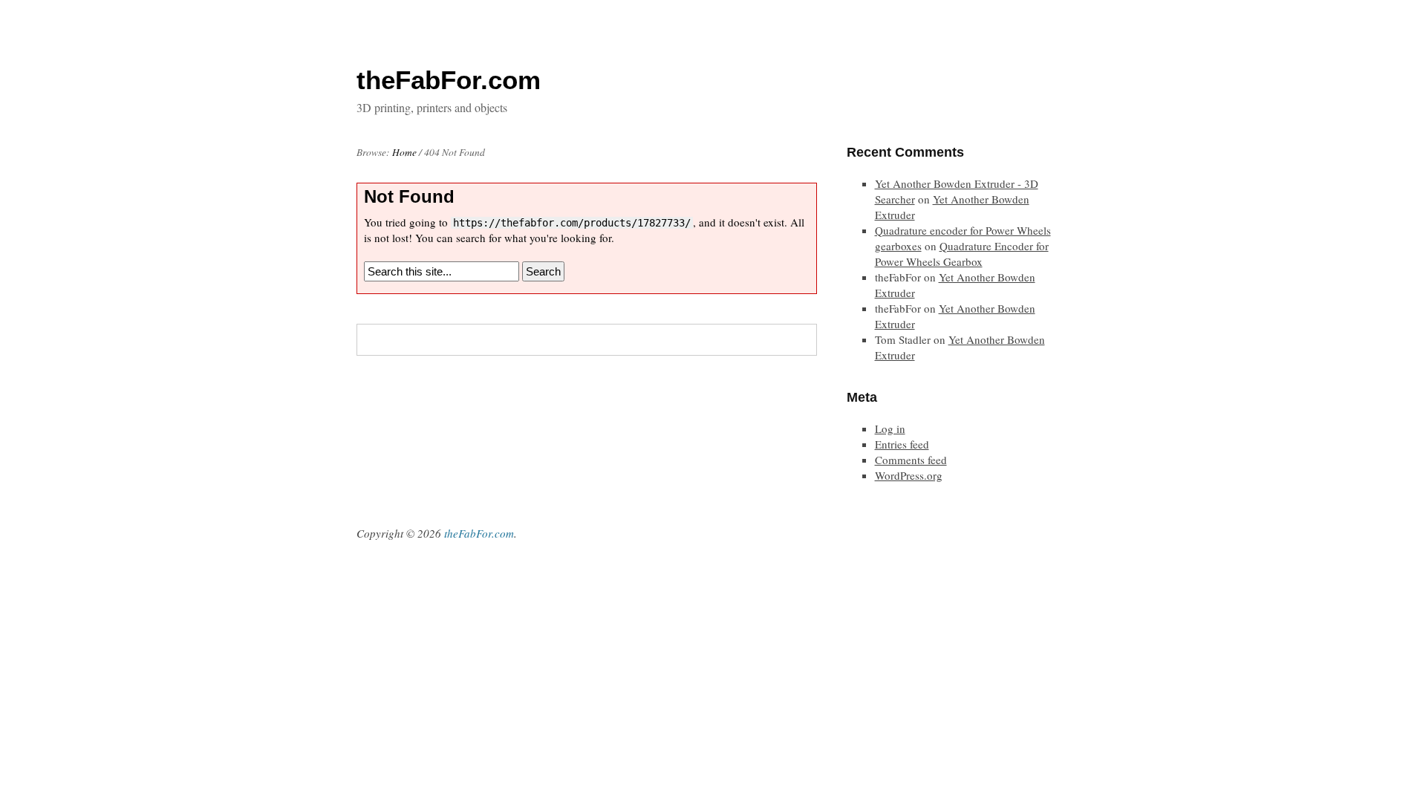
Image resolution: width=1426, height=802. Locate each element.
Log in (890, 428)
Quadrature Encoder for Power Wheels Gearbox (962, 253)
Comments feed (911, 459)
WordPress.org (908, 475)
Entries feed (902, 444)
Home (404, 152)
